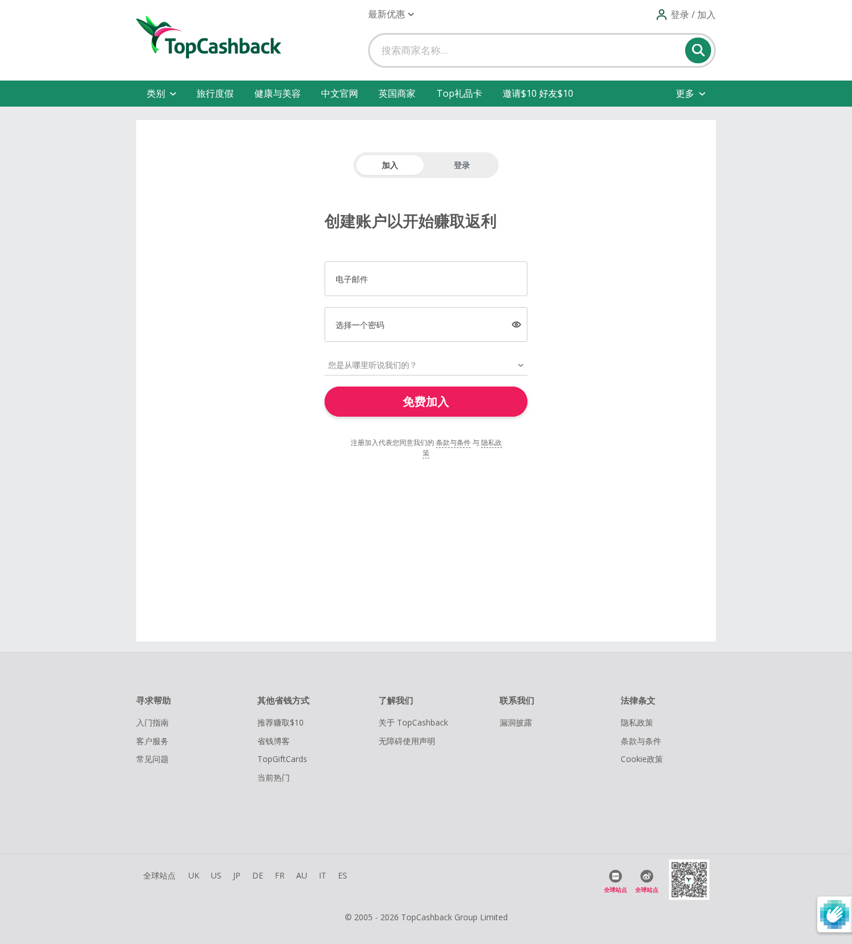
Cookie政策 (642, 758)
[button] (391, 14)
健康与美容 (277, 93)
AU (301, 875)
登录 (462, 164)
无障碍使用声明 (406, 740)
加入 (390, 164)
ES (342, 875)
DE (257, 875)
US (216, 875)
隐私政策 (637, 722)
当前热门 (273, 777)
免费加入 (426, 401)
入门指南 (152, 722)
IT (322, 875)
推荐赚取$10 (280, 722)
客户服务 (152, 740)
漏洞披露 (516, 722)
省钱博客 (273, 740)
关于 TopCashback (413, 722)
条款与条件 (453, 442)
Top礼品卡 (459, 93)
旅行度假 (215, 93)
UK (193, 875)
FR (280, 875)
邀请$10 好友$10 (538, 93)
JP (237, 875)
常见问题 (152, 758)
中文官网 (339, 93)
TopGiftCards (282, 758)
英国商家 (397, 93)
